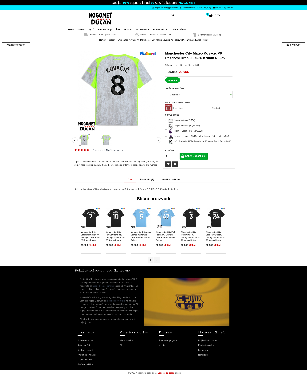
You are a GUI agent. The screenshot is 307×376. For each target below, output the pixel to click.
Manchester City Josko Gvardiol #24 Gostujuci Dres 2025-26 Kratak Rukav (215, 236)
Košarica (219, 8)
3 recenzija (98, 150)
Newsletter (203, 355)
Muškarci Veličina (175, 88)
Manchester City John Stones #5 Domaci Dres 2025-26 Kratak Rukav (141, 236)
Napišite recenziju (114, 150)
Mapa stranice (126, 340)
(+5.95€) (216, 108)
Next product (293, 45)
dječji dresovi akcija (116, 301)
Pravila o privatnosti (87, 355)
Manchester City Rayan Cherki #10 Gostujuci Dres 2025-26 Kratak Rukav (115, 236)
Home (102, 40)
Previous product (16, 45)
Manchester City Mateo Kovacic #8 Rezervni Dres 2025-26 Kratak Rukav (174, 40)
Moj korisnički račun (207, 340)
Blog (122, 345)
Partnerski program (168, 340)
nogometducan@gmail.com (166, 8)
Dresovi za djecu (166, 373)
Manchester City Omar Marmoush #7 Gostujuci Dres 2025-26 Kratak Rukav (90, 236)
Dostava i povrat (85, 350)
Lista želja (203, 350)
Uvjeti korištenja (85, 359)
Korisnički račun (188, 8)
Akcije (162, 345)
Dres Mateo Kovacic (127, 40)
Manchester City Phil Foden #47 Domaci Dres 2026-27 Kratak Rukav (165, 236)
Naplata (230, 8)
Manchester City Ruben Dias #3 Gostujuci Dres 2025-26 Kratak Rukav (190, 236)
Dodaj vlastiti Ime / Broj (177, 102)
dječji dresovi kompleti (103, 286)
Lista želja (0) (205, 8)
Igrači (111, 40)
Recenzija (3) (147, 179)
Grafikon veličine (171, 179)
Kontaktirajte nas (85, 340)
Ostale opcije (172, 115)
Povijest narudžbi (206, 345)
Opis (130, 179)
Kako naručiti (84, 345)
